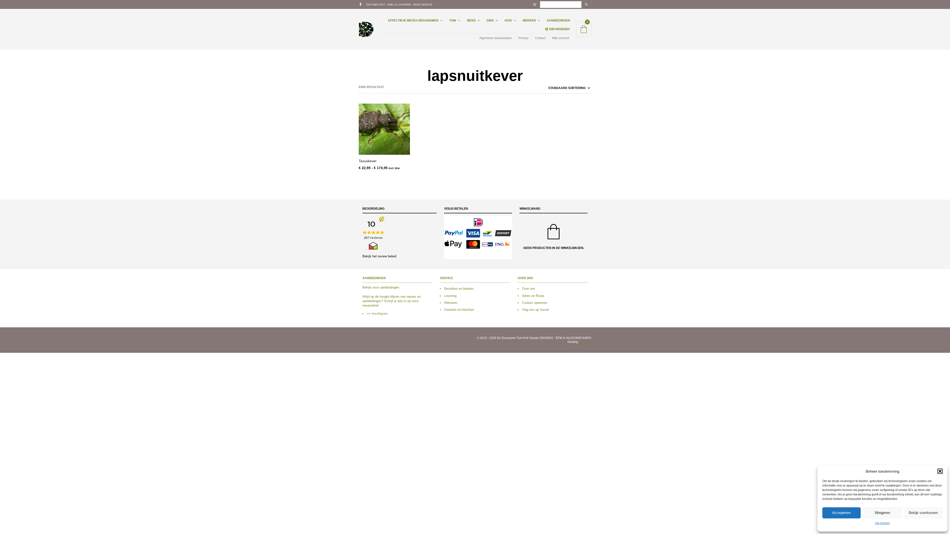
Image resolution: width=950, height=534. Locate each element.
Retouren (450, 303)
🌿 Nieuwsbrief (557, 29)
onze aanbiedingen (385, 287)
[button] (940, 471)
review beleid (387, 256)
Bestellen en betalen (459, 288)
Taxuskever (368, 161)
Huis (508, 20)
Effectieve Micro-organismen (413, 20)
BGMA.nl (585, 342)
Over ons (528, 288)
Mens (471, 20)
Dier (490, 20)
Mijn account (560, 38)
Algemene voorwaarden (495, 38)
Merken (529, 20)
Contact (540, 38)
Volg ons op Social (535, 310)
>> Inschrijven (377, 313)
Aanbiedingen (558, 20)
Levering (450, 296)
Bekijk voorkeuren (923, 513)
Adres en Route (533, 296)
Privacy (523, 38)
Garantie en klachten (459, 310)
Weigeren (882, 513)
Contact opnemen (534, 303)
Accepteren (841, 513)
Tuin (452, 20)
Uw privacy (882, 523)
